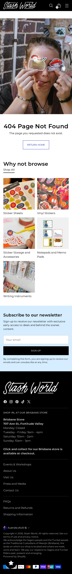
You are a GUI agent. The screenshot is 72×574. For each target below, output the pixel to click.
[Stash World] (20, 5)
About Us (9, 471)
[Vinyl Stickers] (53, 193)
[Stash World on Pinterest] (17, 402)
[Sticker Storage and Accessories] (19, 233)
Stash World (30, 533)
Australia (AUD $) (17, 527)
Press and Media (14, 483)
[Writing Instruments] (19, 277)
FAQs (7, 501)
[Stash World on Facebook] (5, 402)
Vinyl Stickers (46, 213)
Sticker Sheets (13, 213)
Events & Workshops (17, 464)
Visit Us (8, 477)
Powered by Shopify (14, 556)
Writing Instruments (17, 296)
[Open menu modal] (67, 5)
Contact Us (10, 490)
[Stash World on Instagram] (11, 402)
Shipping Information (18, 514)
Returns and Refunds (17, 508)
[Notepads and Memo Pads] (53, 233)
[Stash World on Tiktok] (23, 402)
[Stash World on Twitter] (29, 402)
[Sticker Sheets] (19, 193)
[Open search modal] (51, 5)
